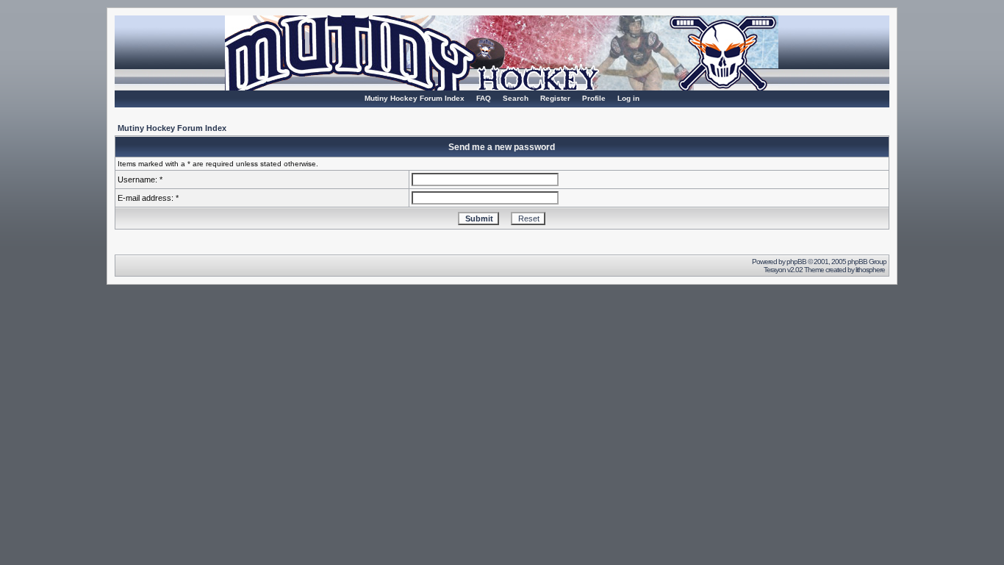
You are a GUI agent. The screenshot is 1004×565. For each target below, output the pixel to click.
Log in (628, 98)
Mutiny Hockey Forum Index (415, 98)
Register (555, 98)
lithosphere (871, 270)
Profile (594, 98)
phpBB (796, 261)
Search (515, 98)
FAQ (483, 98)
